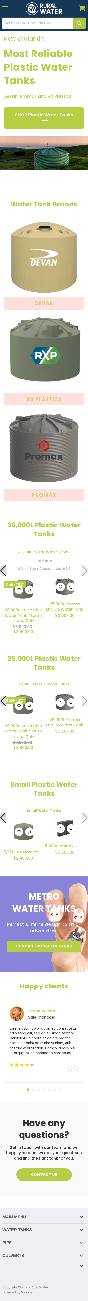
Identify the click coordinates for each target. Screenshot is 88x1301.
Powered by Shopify (17, 1292)
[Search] (79, 23)
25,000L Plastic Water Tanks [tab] (43, 552)
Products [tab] (43, 561)
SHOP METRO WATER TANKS (43, 946)
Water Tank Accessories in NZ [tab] (44, 568)
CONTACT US (44, 1174)
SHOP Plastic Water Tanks (44, 115)
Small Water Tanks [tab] (44, 810)
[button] (3, 570)
